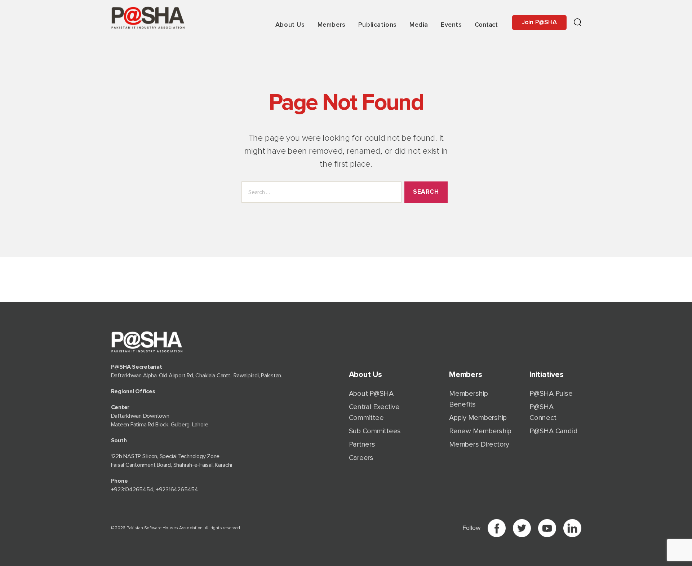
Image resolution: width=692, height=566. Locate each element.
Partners (362, 444)
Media (418, 25)
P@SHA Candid (553, 431)
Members (332, 25)
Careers (361, 457)
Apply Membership (478, 417)
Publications (377, 25)
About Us (290, 25)
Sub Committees (375, 431)
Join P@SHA (539, 22)
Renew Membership (480, 431)
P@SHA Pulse (550, 393)
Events (451, 25)
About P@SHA (371, 393)
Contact (486, 25)
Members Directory (479, 444)
